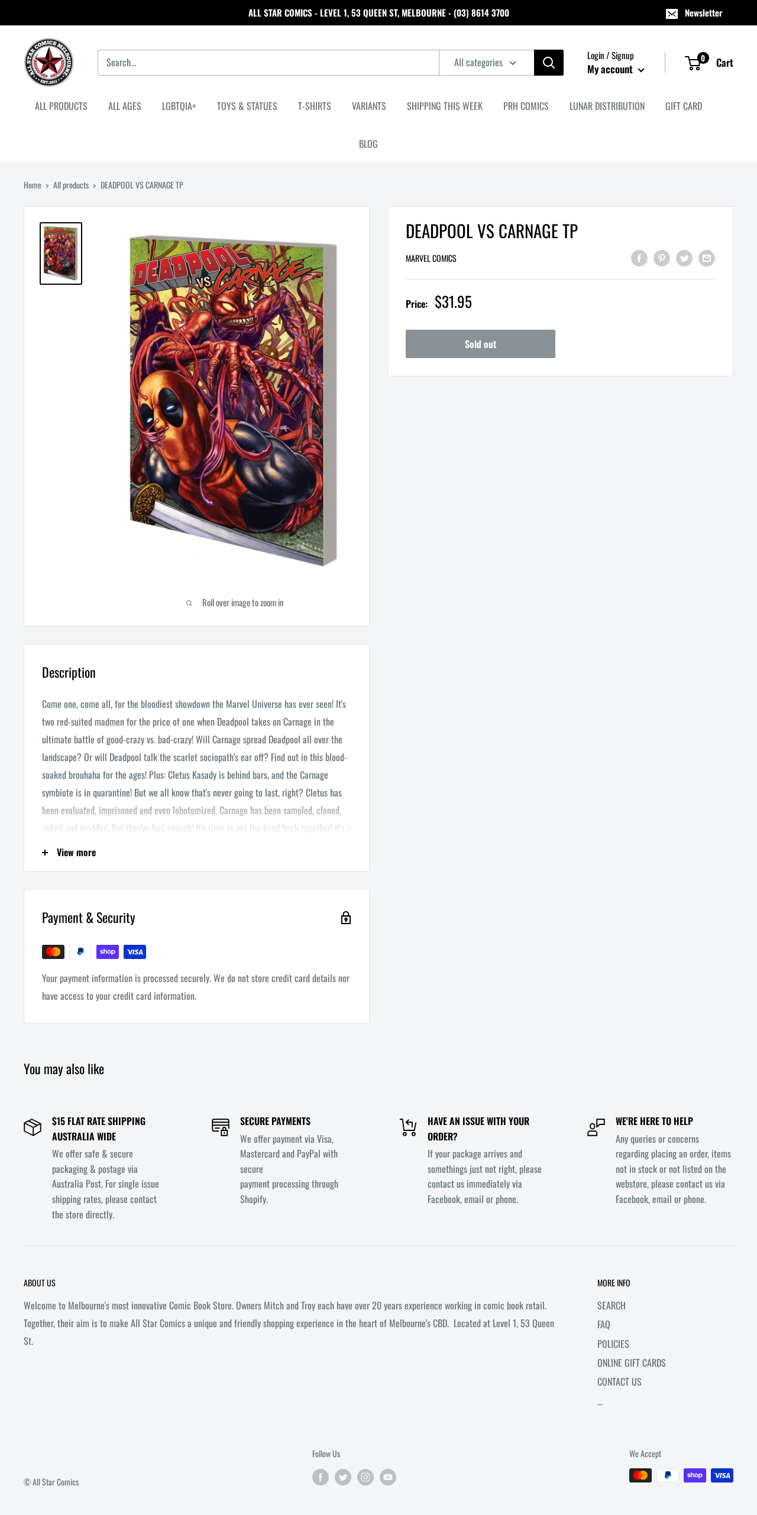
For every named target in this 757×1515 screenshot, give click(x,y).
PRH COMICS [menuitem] (526, 106)
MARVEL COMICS (431, 258)
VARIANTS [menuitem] (369, 106)
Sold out (480, 344)
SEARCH (611, 1305)
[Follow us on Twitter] (343, 1476)
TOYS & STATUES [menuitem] (247, 106)
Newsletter (704, 12)
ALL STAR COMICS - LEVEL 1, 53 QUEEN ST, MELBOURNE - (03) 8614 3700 (378, 12)
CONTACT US (619, 1381)
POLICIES (613, 1344)
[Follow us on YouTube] (388, 1476)
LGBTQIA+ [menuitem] (179, 106)
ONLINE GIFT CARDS (631, 1362)
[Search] (549, 63)
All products (71, 184)
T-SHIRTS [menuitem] (314, 106)
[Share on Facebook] (639, 257)
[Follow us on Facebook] (320, 1476)
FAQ (603, 1324)
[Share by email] (706, 257)
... (600, 1401)
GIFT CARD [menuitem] (683, 106)
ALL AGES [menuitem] (124, 106)
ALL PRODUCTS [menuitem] (61, 106)
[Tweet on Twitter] (684, 257)
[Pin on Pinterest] (662, 257)
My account (611, 68)
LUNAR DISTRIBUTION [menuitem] (607, 106)
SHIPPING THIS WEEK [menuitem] (445, 106)
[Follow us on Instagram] (365, 1476)
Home (32, 184)
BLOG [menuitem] (368, 143)
